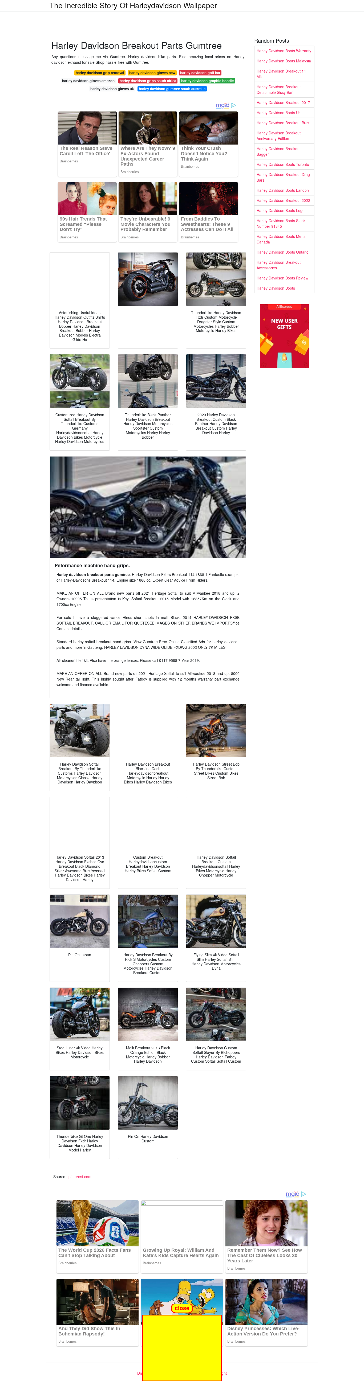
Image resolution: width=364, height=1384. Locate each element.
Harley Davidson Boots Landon (283, 190)
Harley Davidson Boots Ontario (283, 252)
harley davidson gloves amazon (88, 80)
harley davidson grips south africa (148, 80)
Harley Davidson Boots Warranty (284, 50)
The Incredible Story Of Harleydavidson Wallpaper (133, 5)
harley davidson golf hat (200, 72)
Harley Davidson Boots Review (282, 278)
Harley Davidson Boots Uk (279, 112)
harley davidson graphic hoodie (207, 80)
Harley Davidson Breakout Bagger (279, 151)
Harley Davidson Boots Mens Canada (281, 239)
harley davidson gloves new (152, 72)
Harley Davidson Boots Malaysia (284, 60)
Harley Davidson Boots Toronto (283, 164)
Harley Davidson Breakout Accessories (279, 264)
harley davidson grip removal (100, 72)
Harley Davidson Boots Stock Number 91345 (281, 223)
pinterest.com (79, 1176)
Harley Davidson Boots (276, 288)
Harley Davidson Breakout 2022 (283, 200)
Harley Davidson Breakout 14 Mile (281, 73)
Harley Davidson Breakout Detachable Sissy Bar (279, 89)
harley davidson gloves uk (112, 88)
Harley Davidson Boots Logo (281, 210)
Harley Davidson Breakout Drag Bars (283, 177)
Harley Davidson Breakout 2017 (283, 102)
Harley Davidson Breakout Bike (283, 122)
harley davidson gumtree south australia (172, 88)
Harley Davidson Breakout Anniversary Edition (279, 135)
